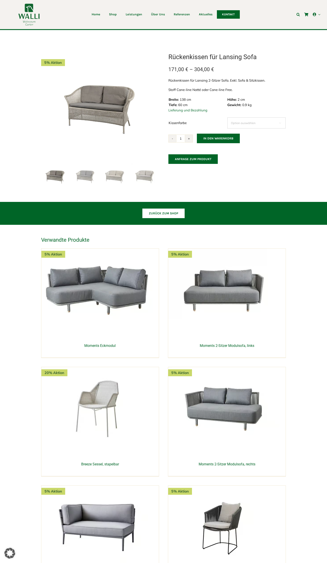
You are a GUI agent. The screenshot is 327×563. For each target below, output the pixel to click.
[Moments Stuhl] (223, 488)
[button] (298, 14)
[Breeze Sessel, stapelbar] (97, 369)
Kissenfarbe (178, 123)
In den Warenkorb (218, 138)
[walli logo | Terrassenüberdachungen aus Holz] (29, 5)
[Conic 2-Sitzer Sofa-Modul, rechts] (97, 488)
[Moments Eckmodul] (97, 251)
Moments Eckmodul (100, 346)
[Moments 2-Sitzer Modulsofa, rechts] (223, 369)
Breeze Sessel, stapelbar (100, 464)
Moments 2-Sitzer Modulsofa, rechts (227, 464)
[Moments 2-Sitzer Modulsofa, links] (223, 251)
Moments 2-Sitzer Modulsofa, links (227, 346)
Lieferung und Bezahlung (187, 110)
